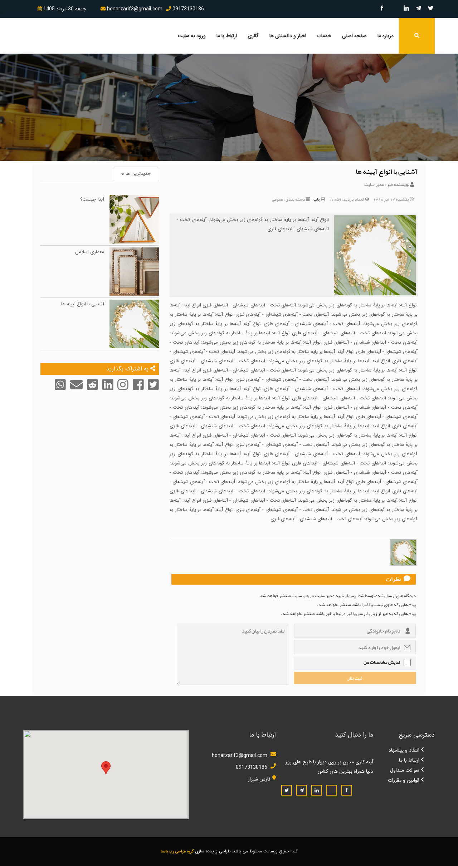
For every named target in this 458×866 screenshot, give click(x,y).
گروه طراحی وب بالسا (177, 851)
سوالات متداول (405, 770)
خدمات (324, 36)
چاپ (316, 199)
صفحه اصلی (354, 36)
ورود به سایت (192, 36)
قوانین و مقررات (404, 780)
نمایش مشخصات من (382, 662)
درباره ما (385, 36)
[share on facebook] (137, 390)
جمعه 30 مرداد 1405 (64, 9)
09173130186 (187, 9)
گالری (253, 36)
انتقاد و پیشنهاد (405, 750)
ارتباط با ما (226, 36)
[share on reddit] (91, 390)
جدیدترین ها (137, 173)
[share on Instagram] (122, 390)
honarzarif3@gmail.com (134, 9)
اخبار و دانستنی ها (287, 36)
